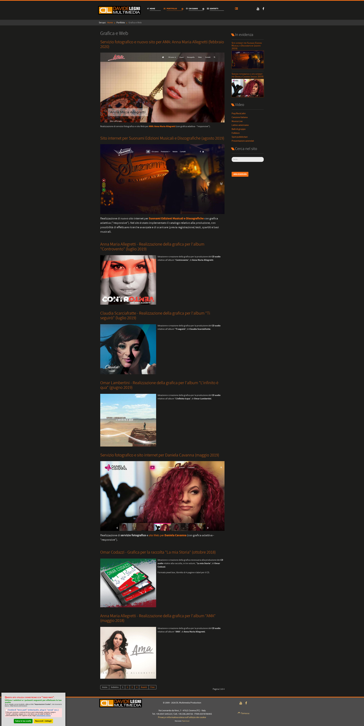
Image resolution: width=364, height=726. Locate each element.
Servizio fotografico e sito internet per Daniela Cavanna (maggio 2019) (159, 455)
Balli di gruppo (239, 129)
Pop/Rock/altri (239, 113)
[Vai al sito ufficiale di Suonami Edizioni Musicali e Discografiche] (162, 179)
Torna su (245, 713)
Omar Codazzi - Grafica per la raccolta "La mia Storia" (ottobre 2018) (158, 552)
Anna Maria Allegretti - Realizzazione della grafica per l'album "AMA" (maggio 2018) (158, 618)
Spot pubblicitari (240, 137)
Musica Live (237, 121)
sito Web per (167, 535)
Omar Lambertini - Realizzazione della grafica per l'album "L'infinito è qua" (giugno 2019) (159, 385)
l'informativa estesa (43, 715)
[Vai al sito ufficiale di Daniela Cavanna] (162, 496)
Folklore (236, 133)
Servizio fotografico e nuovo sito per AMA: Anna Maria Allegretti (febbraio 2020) (162, 44)
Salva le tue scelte (23, 721)
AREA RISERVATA (240, 174)
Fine (152, 687)
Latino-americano (240, 125)
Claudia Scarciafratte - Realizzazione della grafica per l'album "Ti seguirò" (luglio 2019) (155, 315)
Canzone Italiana (240, 117)
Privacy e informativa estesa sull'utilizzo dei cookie (182, 717)
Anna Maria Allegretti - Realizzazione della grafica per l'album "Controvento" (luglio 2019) (152, 246)
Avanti (144, 687)
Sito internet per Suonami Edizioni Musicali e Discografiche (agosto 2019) (162, 138)
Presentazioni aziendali (243, 141)
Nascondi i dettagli (43, 721)
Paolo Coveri (185, 721)
